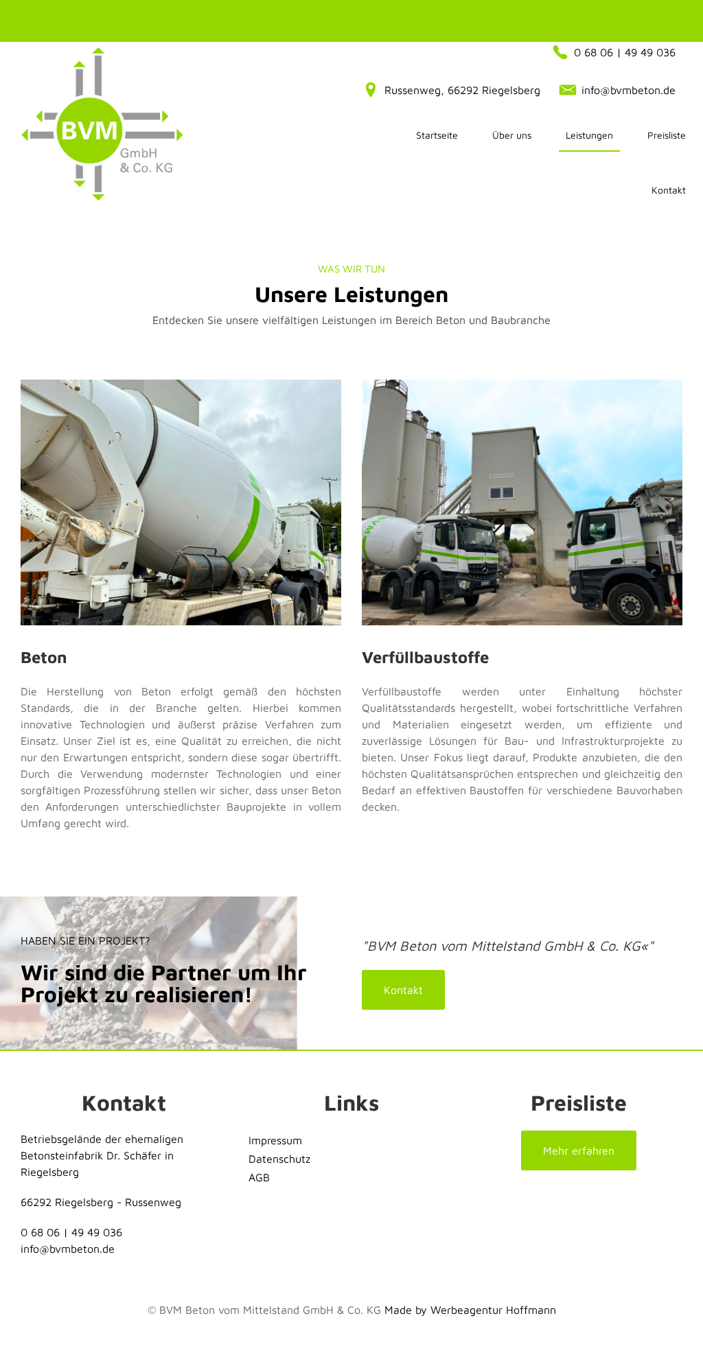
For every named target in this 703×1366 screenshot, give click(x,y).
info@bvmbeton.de (68, 1248)
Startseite (437, 135)
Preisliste (666, 135)
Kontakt (669, 190)
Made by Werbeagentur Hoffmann (470, 1310)
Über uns (511, 135)
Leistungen (589, 135)
